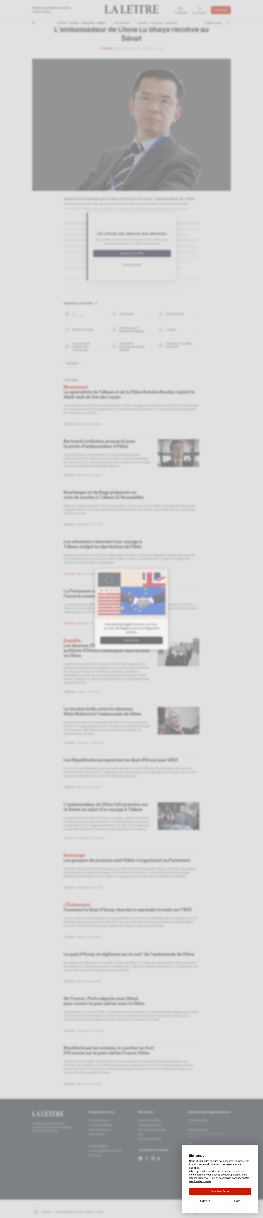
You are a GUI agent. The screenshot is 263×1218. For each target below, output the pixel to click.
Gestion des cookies (200, 1181)
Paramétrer (204, 1200)
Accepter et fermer (220, 1191)
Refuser (236, 1200)
